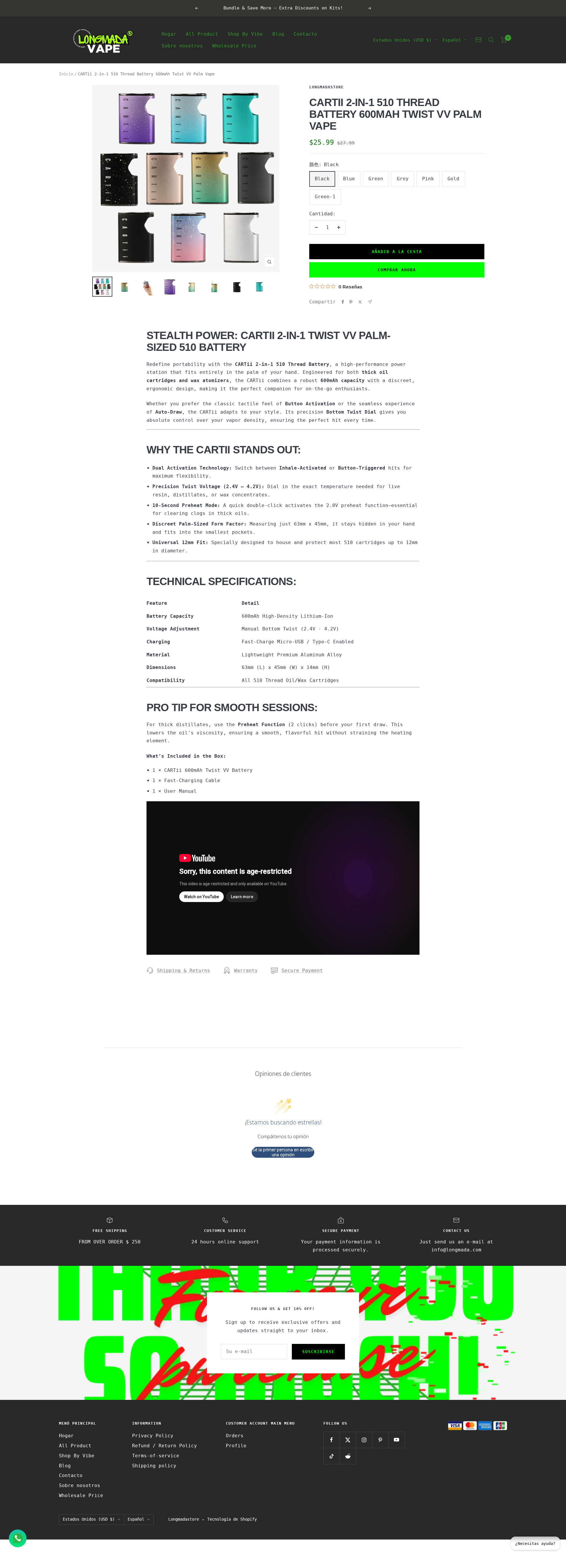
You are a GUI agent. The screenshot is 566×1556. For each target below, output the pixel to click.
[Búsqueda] (491, 39)
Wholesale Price (234, 45)
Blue (349, 178)
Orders (234, 1435)
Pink (428, 178)
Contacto (305, 34)
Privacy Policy (152, 1435)
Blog (278, 34)
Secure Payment (302, 970)
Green (375, 178)
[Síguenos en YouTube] (396, 1440)
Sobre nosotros (182, 45)
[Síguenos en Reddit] (348, 1456)
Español (451, 39)
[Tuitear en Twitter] (360, 302)
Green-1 (325, 196)
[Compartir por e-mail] (370, 302)
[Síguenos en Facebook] (331, 1440)
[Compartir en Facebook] (343, 302)
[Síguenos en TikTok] (331, 1456)
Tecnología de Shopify (232, 1519)
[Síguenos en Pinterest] (380, 1440)
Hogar (169, 34)
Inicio (66, 74)
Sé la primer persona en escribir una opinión (283, 1152)
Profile (236, 1445)
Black (322, 178)
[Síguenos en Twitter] (348, 1440)
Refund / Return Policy (164, 1445)
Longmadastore (326, 87)
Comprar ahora (397, 269)
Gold (453, 178)
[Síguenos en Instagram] (364, 1440)
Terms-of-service (155, 1455)
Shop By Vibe (245, 34)
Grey (403, 178)
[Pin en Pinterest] (350, 302)
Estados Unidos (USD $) (402, 39)
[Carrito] (504, 40)
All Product (202, 34)
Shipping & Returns (183, 970)
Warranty (246, 970)
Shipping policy (154, 1466)
